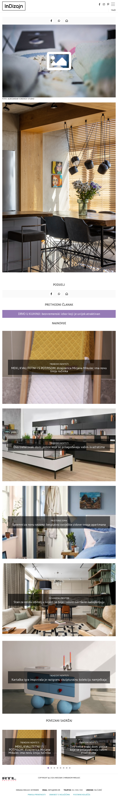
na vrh (113, 778)
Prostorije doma (59, 520)
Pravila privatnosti (37, 794)
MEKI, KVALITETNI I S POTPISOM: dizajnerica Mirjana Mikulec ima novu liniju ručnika (59, 369)
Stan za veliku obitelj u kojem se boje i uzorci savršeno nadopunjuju (59, 602)
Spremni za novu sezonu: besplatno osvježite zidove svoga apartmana (59, 524)
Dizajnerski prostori (59, 598)
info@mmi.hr (54, 790)
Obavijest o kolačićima (59, 794)
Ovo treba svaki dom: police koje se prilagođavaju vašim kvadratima (59, 447)
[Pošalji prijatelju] (66, 20)
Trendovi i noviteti (59, 364)
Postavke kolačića (81, 794)
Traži (113, 10)
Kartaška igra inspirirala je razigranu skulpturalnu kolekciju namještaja (59, 679)
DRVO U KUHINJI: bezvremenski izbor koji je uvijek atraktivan (59, 314)
